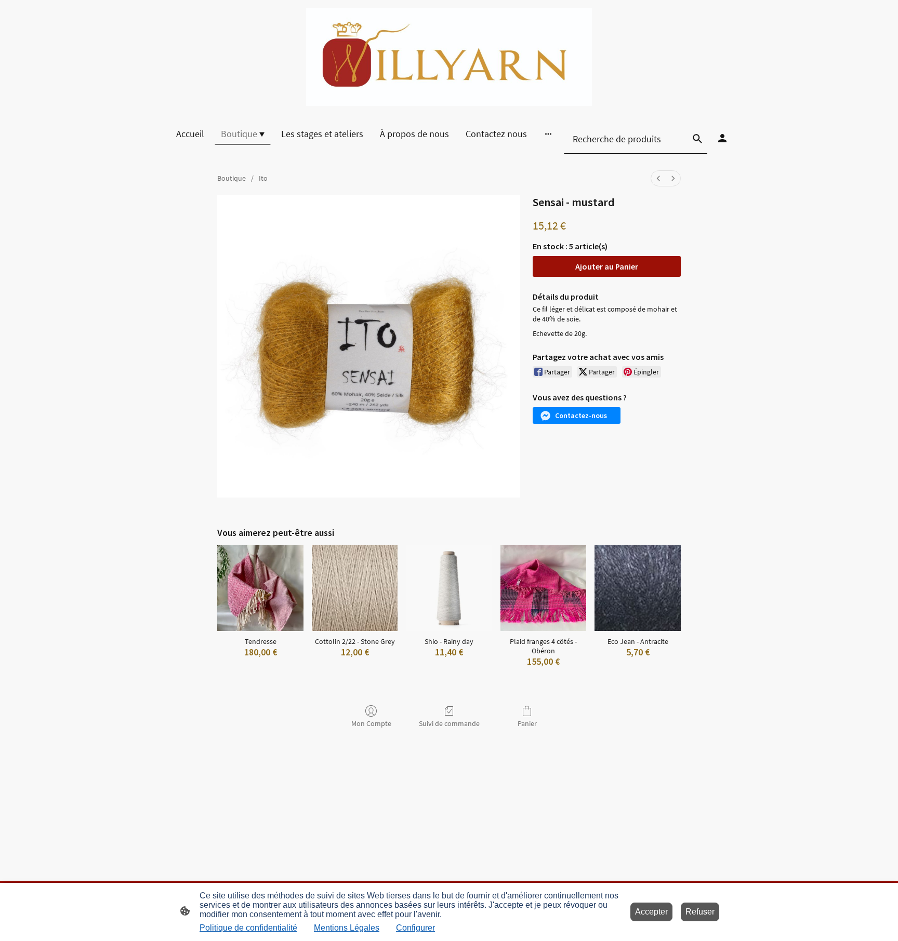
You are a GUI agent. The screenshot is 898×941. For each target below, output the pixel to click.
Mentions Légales (346, 927)
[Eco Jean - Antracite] (638, 588)
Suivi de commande (449, 723)
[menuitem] (658, 178)
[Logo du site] (448, 57)
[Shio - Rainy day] (449, 588)
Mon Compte (371, 723)
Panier (527, 723)
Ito (263, 178)
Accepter (651, 911)
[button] (576, 415)
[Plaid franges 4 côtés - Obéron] (543, 588)
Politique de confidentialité (248, 927)
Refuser (700, 911)
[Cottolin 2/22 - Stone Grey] (355, 588)
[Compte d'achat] (722, 138)
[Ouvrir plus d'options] (548, 133)
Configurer (415, 927)
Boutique (231, 178)
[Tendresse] (260, 588)
